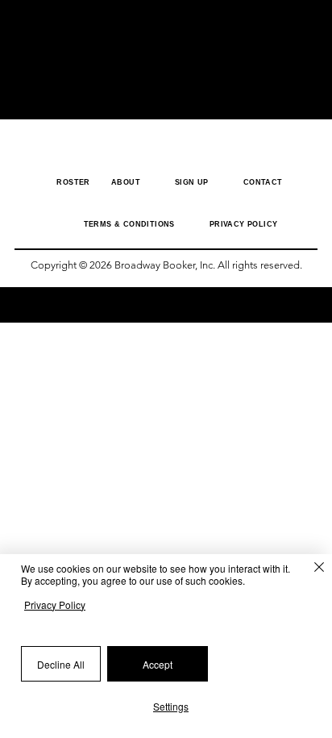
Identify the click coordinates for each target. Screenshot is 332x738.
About (125, 182)
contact (263, 182)
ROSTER (77, 182)
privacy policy (244, 224)
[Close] (311, 570)
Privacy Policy (54, 604)
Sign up (192, 182)
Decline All (61, 664)
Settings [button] (171, 706)
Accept (157, 664)
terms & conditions (129, 224)
